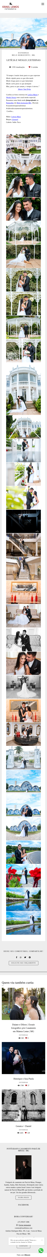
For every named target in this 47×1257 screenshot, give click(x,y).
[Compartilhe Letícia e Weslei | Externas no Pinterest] (30, 957)
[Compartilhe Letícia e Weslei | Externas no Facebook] (16, 957)
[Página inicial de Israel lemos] (10, 6)
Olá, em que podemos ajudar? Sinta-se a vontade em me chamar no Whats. (23, 1241)
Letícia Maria (32, 95)
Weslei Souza (11, 97)
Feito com (23, 1255)
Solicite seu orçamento (23, 963)
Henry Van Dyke (24, 89)
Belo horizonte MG (24, 103)
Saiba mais (23, 1197)
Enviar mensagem (25, 1225)
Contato (23, 1246)
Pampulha (10, 103)
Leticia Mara (16, 117)
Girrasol (15, 119)
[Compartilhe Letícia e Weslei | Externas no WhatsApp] (21, 957)
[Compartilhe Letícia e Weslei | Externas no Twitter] (25, 957)
